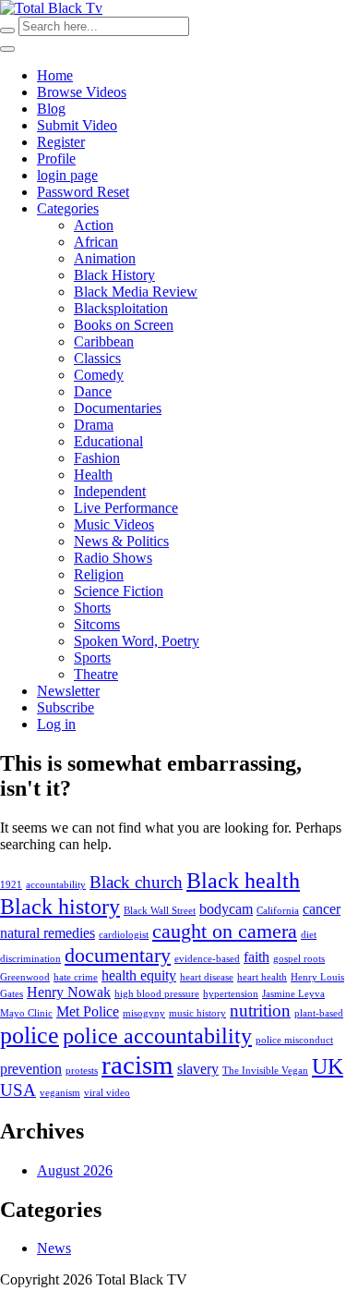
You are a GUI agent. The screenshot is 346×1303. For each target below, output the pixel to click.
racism (137, 1064)
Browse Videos (81, 92)
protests (82, 1071)
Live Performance (126, 508)
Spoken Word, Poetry (136, 641)
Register (61, 142)
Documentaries (117, 408)
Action (93, 225)
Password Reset (83, 192)
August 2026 (75, 1170)
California (278, 911)
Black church (136, 882)
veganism (60, 1093)
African (96, 242)
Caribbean (104, 341)
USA (18, 1090)
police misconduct (294, 1040)
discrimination (30, 959)
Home (55, 75)
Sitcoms (97, 624)
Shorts (92, 607)
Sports (92, 657)
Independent (110, 491)
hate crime (76, 977)
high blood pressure (156, 994)
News (54, 1248)
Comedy (99, 375)
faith (256, 957)
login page (67, 175)
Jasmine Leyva (293, 994)
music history (197, 1013)
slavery (198, 1069)
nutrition (260, 1010)
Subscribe (65, 707)
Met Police (87, 1011)
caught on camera (224, 931)
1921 (11, 885)
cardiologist (124, 935)
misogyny (144, 1013)
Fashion (97, 458)
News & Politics (121, 541)
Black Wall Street (160, 911)
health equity (138, 975)
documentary (118, 955)
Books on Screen (123, 325)
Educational (108, 441)
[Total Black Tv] (51, 8)
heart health (262, 977)
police (29, 1035)
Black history (60, 906)
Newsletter (68, 691)
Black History (114, 275)
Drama (93, 424)
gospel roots (299, 959)
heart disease (206, 977)
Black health (243, 880)
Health (93, 474)
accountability (56, 885)
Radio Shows (113, 558)
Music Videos (114, 524)
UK (327, 1065)
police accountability (157, 1035)
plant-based (318, 1013)
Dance (93, 391)
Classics (97, 358)
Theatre (96, 674)
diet (308, 935)
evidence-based (207, 959)
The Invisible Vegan (265, 1071)
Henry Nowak (69, 992)
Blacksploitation (121, 308)
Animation (105, 258)
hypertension (230, 994)
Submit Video (77, 125)
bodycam (226, 909)
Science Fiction (118, 591)
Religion (99, 574)
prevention (31, 1069)
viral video (107, 1093)
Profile (56, 158)
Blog (51, 108)
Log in (56, 724)
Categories (68, 208)
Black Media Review (135, 291)
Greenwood (25, 977)
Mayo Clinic (26, 1013)
